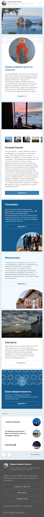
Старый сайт (22, 499)
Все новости (35, 454)
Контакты (22, 493)
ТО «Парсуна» (26, 506)
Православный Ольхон (14, 2)
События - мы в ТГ (22, 487)
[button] (17, 133)
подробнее (22, 193)
